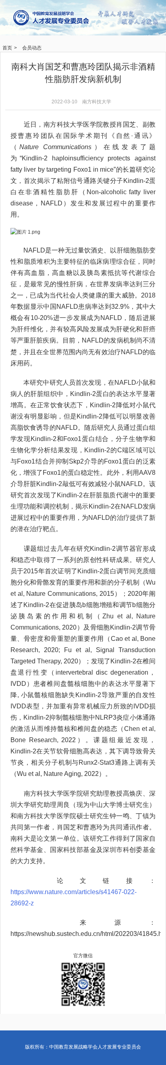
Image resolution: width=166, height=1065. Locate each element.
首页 (7, 48)
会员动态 (32, 48)
